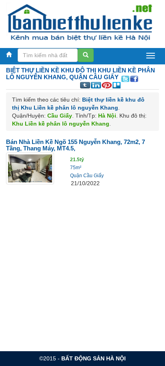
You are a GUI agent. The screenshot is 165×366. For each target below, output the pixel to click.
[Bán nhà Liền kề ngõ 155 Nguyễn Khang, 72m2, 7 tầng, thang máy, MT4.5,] (30, 168)
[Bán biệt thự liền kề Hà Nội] (79, 22)
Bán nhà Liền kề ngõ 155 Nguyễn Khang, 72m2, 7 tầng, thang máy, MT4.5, (75, 145)
